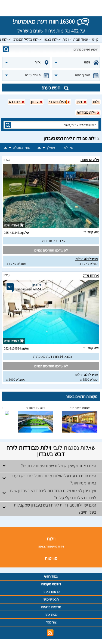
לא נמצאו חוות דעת (52, 240)
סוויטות (51, 558)
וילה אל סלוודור (35, 408)
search (6, 49)
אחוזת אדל (91, 275)
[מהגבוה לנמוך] (43, 148)
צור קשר (51, 622)
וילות (66, 39)
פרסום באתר (51, 591)
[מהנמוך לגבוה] (39, 148)
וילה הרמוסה (90, 159)
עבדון (7, 159)
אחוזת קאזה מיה (80, 408)
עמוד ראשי (51, 576)
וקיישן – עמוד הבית (86, 39)
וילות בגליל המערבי (26, 39)
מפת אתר (51, 614)
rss (50, 632)
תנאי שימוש (51, 599)
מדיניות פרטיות (51, 607)
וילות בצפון (51, 39)
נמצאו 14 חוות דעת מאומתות (52, 356)
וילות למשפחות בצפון (51, 546)
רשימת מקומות (51, 584)
